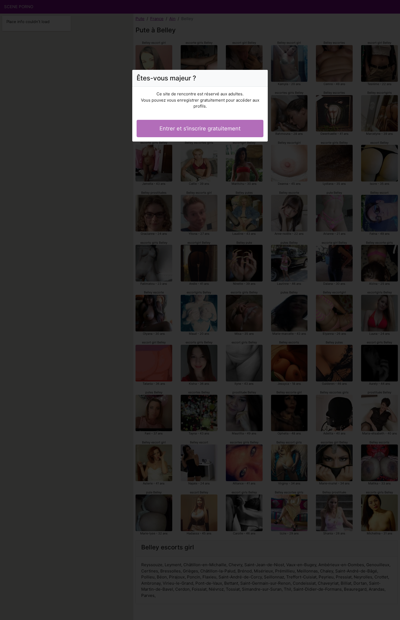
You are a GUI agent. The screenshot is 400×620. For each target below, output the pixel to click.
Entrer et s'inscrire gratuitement (200, 128)
